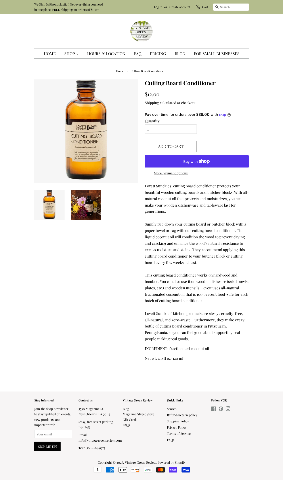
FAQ (137, 53)
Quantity (152, 120)
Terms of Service (179, 433)
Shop (70, 53)
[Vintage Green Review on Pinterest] (220, 409)
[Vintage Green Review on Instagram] (228, 409)
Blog (180, 53)
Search (171, 409)
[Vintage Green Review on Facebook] (213, 409)
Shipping (152, 102)
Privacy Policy (176, 427)
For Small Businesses (216, 53)
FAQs (126, 425)
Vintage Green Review (140, 462)
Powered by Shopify (171, 462)
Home (50, 53)
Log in (158, 7)
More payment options (171, 173)
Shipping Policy (178, 421)
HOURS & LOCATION (106, 53)
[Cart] (198, 7)
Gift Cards (130, 419)
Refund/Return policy (182, 415)
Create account (179, 7)
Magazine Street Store (138, 414)
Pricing (158, 53)
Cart (205, 7)
